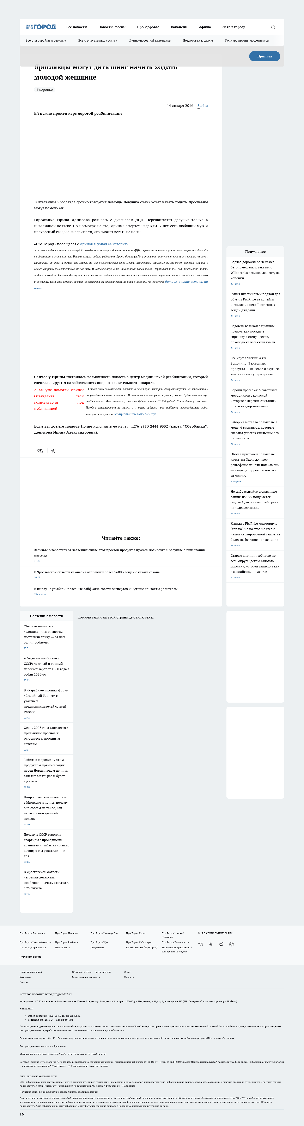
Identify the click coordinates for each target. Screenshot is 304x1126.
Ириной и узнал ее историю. (104, 244)
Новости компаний (31, 971)
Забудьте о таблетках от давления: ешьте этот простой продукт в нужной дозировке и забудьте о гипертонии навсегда (119, 555)
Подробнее (128, 1085)
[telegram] (54, 451)
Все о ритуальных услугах (97, 40)
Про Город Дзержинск (32, 933)
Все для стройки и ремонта (46, 40)
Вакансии (179, 27)
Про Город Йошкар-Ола (104, 933)
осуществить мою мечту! (135, 413)
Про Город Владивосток (175, 942)
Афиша (205, 27)
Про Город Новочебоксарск (35, 942)
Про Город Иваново (66, 933)
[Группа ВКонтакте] (200, 944)
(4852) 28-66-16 (56, 1015)
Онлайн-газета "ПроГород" (142, 947)
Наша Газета (62, 947)
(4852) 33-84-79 (48, 1019)
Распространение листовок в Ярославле (43, 1046)
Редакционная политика (86, 977)
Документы (97, 947)
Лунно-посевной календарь (150, 40)
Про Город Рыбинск (66, 942)
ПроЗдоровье (148, 27)
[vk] (40, 451)
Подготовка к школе (198, 40)
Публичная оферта (30, 956)
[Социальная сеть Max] (231, 944)
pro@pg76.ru (73, 1015)
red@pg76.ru (65, 1019)
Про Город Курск (136, 933)
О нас (127, 971)
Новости (129, 977)
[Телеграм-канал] (221, 944)
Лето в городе (234, 27)
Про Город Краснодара (33, 947)
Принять (264, 56)
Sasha (202, 105)
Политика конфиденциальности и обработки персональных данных (59, 1091)
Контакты (25, 977)
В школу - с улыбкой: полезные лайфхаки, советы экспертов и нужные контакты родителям (106, 591)
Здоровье (45, 89)
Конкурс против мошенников (247, 40)
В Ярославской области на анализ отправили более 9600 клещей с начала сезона (97, 574)
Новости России (112, 27)
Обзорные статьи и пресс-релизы (91, 971)
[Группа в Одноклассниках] (211, 944)
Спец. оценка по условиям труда (38, 1075)
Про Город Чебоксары (139, 942)
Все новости (76, 27)
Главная (24, 982)
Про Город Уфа (99, 942)
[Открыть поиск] (273, 27)
